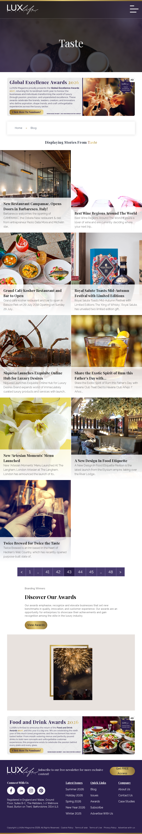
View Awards (36, 625)
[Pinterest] (41, 791)
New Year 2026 (75, 807)
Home (18, 128)
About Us (124, 789)
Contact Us (125, 795)
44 (80, 572)
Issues (94, 795)
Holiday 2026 (74, 795)
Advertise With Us (101, 813)
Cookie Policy (67, 827)
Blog (93, 789)
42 (58, 572)
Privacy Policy (110, 827)
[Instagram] (31, 791)
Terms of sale (81, 827)
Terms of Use (95, 827)
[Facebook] (11, 791)
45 (91, 572)
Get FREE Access (122, 771)
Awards (95, 801)
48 (110, 572)
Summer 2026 (75, 789)
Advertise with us (126, 827)
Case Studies (126, 801)
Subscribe (96, 807)
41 (47, 572)
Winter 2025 (73, 813)
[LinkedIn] (21, 791)
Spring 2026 (73, 801)
